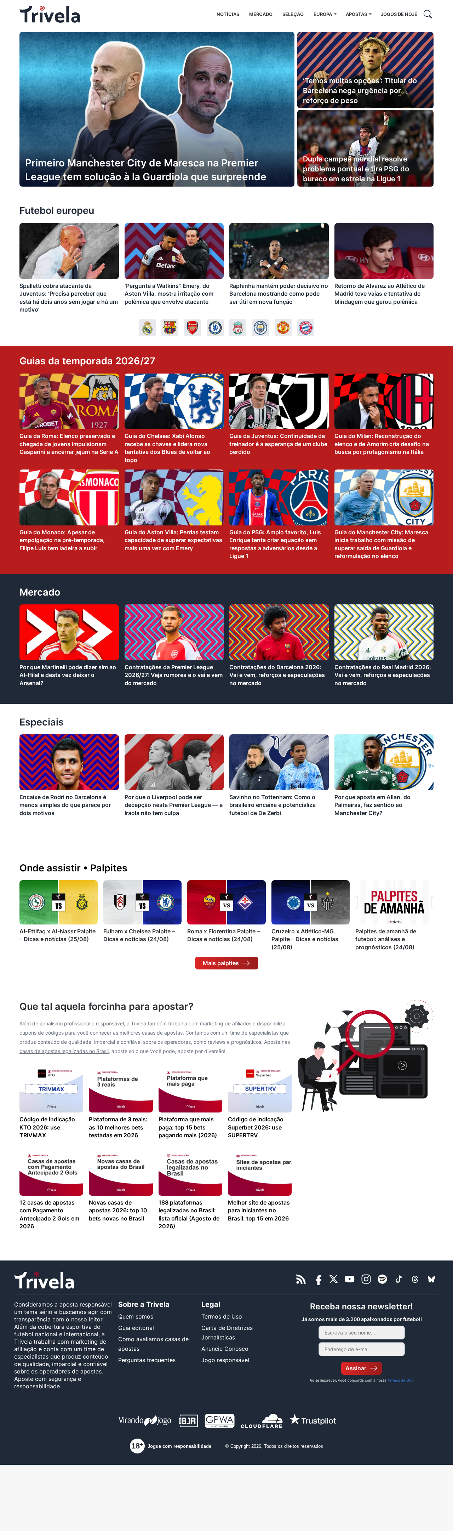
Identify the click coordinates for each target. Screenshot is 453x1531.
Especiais (41, 722)
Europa (323, 14)
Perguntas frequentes (147, 1360)
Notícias (228, 14)
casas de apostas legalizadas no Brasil (64, 1051)
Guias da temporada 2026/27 (87, 361)
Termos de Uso (221, 1316)
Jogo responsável (225, 1360)
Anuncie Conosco (224, 1348)
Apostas (356, 14)
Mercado (261, 14)
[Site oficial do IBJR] (188, 1422)
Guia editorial (136, 1327)
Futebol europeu (56, 210)
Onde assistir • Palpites (73, 868)
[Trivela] (49, 14)
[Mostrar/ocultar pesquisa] (428, 14)
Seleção (293, 14)
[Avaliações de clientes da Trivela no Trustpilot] (312, 1422)
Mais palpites (221, 963)
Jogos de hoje (399, 14)
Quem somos (135, 1316)
